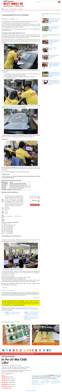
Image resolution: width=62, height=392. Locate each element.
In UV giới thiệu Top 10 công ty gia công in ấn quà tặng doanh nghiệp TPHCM (31, 314)
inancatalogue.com (55, 382)
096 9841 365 (5, 376)
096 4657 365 (5, 378)
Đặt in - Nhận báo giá (35, 204)
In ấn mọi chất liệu (13, 9)
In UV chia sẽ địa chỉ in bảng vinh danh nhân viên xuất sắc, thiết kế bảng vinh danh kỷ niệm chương (45, 344)
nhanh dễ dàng (53, 376)
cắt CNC (6, 307)
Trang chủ (3, 11)
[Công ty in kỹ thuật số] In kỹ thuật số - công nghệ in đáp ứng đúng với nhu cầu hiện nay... (54, 65)
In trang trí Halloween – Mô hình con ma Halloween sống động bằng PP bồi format (54, 82)
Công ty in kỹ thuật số (11, 11)
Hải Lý (7, 18)
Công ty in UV (20, 9)
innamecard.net (35, 382)
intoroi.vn (42, 381)
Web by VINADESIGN (31, 390)
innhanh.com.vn (45, 379)
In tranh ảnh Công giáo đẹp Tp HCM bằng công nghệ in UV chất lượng (54, 41)
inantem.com (56, 381)
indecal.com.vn (49, 381)
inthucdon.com (35, 381)
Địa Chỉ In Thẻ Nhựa (52, 48)
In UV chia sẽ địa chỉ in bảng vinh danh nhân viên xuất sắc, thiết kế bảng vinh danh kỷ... (54, 74)
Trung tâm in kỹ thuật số (37, 375)
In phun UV (6, 9)
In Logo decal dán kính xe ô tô (15, 269)
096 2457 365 (5, 380)
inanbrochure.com (45, 382)
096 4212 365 (5, 386)
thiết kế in (31, 307)
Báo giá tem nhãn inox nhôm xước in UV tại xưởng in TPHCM (31, 318)
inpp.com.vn (34, 384)
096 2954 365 (5, 384)
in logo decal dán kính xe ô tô (22, 307)
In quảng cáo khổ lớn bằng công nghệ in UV (54, 56)
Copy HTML (4, 287)
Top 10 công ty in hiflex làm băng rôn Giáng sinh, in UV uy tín (12, 314)
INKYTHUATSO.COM (6, 388)
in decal (10, 307)
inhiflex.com (40, 384)
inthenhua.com (55, 379)
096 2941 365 (5, 382)
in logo (13, 307)
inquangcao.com (35, 379)
